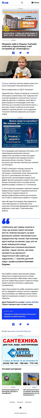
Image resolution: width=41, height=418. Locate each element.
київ (13, 331)
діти (29, 331)
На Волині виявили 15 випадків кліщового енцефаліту (10, 391)
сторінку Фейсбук (32, 302)
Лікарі (26, 331)
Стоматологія (19, 331)
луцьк (9, 331)
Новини (13, 40)
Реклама (20, 402)
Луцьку (5, 83)
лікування (33, 98)
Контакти (28, 402)
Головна (12, 402)
